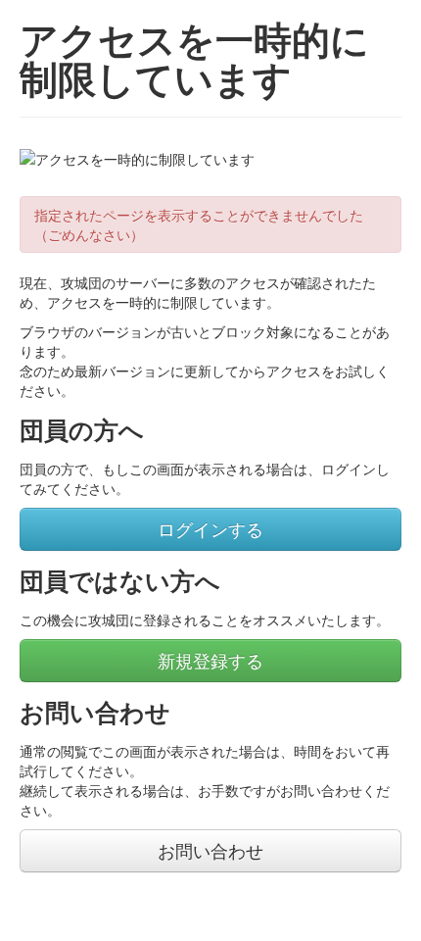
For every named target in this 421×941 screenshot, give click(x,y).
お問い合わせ (210, 850)
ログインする (210, 529)
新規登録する (210, 660)
